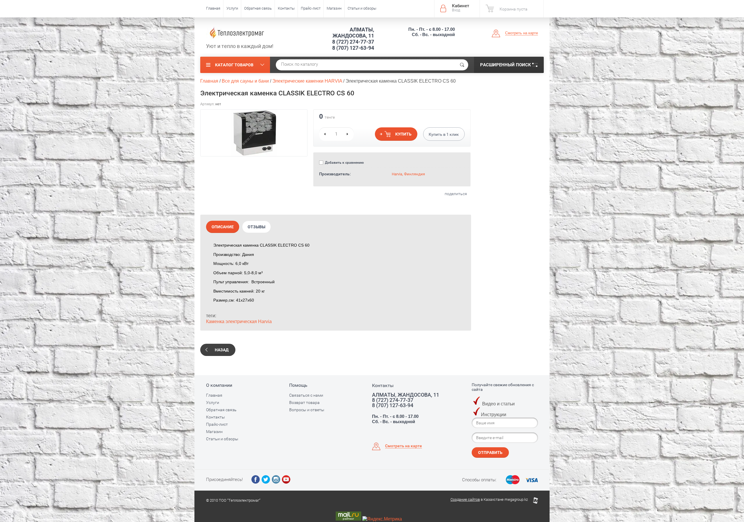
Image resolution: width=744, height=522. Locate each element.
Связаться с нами (306, 395)
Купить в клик (444, 134)
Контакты (286, 8)
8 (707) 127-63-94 (353, 48)
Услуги (232, 8)
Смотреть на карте (521, 33)
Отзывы (256, 227)
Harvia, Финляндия (408, 174)
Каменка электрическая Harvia (239, 321)
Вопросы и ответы (306, 409)
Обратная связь (258, 8)
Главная (213, 8)
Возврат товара (304, 402)
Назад (221, 350)
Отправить (490, 452)
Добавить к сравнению (344, 163)
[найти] (462, 64)
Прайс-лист (311, 8)
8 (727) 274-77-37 (353, 42)
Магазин (334, 8)
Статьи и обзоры (362, 8)
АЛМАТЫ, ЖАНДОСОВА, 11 (353, 32)
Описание (223, 227)
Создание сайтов (465, 499)
